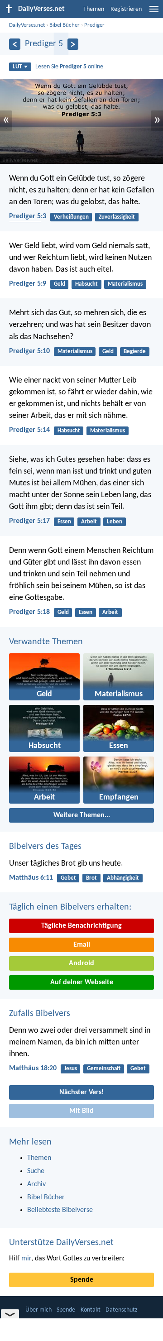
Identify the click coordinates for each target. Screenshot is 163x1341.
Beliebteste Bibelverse (60, 1210)
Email (81, 944)
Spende (81, 1280)
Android (81, 963)
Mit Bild (81, 1111)
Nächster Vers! (81, 1092)
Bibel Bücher (64, 25)
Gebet (68, 878)
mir (26, 1258)
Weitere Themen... (81, 815)
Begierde (135, 351)
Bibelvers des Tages (45, 846)
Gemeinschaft (103, 1069)
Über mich (38, 1310)
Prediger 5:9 (27, 283)
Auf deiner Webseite (81, 982)
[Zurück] (14, 44)
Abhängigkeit (123, 878)
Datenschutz (121, 1310)
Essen (64, 522)
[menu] (154, 12)
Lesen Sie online (69, 66)
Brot (91, 878)
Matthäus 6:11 (31, 877)
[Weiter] (73, 44)
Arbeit (89, 522)
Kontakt (91, 1310)
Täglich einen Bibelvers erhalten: (70, 907)
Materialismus (125, 284)
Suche (35, 1171)
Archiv (36, 1184)
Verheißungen (71, 217)
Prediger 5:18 (29, 612)
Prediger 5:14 (29, 430)
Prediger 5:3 (27, 216)
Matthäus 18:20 (33, 1068)
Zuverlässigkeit (117, 217)
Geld (59, 284)
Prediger (94, 25)
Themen (93, 9)
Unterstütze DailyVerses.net (61, 1242)
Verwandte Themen (46, 642)
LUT (17, 67)
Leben (114, 522)
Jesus (70, 1069)
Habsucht (86, 284)
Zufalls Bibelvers (39, 1013)
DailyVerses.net (27, 25)
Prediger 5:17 (29, 521)
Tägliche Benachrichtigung (81, 925)
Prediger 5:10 (29, 351)
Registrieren (126, 9)
